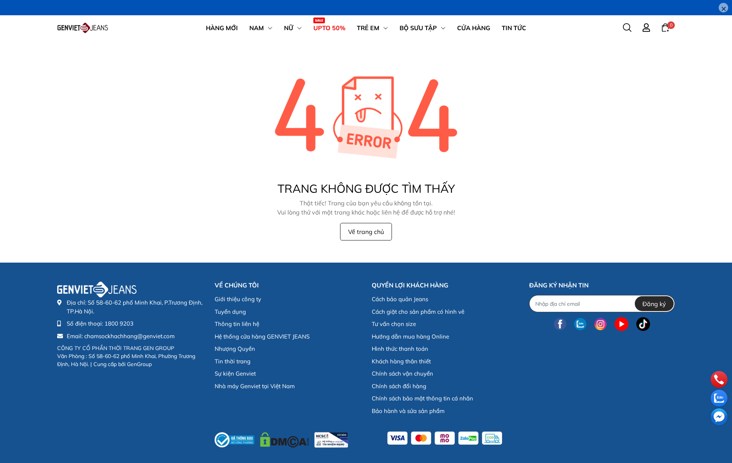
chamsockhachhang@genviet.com (129, 336)
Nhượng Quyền (235, 348)
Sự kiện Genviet (235, 373)
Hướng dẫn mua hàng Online (410, 336)
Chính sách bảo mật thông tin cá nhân (422, 398)
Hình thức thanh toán (400, 348)
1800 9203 (118, 323)
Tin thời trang (232, 361)
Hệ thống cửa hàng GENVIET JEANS (262, 336)
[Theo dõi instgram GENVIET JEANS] (600, 323)
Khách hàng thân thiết (401, 361)
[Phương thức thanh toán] (444, 438)
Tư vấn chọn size (394, 323)
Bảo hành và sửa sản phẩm (408, 411)
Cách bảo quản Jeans (400, 299)
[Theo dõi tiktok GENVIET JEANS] (643, 323)
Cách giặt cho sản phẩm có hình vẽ (418, 311)
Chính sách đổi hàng (399, 386)
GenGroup (139, 364)
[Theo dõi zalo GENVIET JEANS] (580, 323)
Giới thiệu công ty (238, 299)
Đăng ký (654, 304)
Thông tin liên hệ (237, 323)
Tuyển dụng (230, 311)
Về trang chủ (366, 232)
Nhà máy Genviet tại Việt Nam (255, 386)
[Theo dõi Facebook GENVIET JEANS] (560, 323)
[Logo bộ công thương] (281, 438)
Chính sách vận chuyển (402, 373)
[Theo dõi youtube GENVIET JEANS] (621, 323)
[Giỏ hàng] (665, 27)
